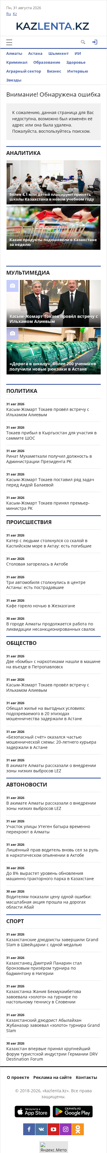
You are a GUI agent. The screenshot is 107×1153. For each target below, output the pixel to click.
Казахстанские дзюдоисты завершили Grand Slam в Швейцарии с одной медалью (52, 942)
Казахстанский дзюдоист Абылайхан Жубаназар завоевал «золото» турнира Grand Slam (53, 1025)
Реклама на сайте (52, 1077)
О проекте (18, 1077)
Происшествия (29, 522)
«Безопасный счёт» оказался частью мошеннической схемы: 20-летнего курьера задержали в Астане (51, 742)
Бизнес (54, 71)
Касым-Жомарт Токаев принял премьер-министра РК (48, 505)
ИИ (78, 53)
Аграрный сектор (23, 71)
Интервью (77, 71)
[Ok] (78, 1129)
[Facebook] (29, 1129)
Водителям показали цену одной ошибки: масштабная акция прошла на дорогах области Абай (49, 902)
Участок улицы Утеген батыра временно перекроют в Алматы (48, 829)
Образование (46, 62)
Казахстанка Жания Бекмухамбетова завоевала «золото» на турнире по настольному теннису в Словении (43, 997)
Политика (21, 390)
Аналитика (23, 152)
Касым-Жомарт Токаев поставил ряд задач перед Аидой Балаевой (50, 482)
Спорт (15, 921)
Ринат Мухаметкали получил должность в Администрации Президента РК (49, 458)
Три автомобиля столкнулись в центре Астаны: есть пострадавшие (46, 584)
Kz (15, 13)
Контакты (86, 1077)
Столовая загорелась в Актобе (37, 564)
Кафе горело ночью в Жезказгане (40, 605)
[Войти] (95, 42)
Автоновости (26, 784)
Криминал (16, 62)
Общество (21, 642)
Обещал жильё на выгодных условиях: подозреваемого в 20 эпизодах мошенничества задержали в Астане (45, 713)
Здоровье (76, 62)
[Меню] (9, 42)
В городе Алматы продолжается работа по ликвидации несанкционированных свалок (50, 626)
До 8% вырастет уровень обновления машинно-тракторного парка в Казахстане (50, 875)
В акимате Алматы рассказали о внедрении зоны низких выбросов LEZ (51, 768)
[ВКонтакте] (41, 1129)
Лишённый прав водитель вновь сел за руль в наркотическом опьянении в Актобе (52, 852)
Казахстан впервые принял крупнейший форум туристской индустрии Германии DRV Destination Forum (51, 1054)
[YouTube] (53, 1129)
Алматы (14, 53)
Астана (35, 53)
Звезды (13, 80)
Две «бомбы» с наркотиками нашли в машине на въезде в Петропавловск (53, 664)
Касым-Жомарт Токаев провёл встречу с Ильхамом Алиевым (47, 411)
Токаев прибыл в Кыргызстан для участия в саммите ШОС (51, 435)
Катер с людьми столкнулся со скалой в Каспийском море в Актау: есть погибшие (49, 543)
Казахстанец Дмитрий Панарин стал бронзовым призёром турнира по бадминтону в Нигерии (44, 968)
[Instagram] (66, 1129)
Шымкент (58, 53)
